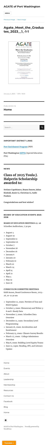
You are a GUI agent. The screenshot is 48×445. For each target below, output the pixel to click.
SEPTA (23, 153)
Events (7, 368)
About (6, 374)
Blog (6, 407)
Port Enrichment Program (15, 147)
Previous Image (9, 19)
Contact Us (9, 396)
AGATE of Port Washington (22, 6)
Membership (9, 385)
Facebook (8, 401)
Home (6, 363)
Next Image (21, 19)
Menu (7, 13)
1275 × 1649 (21, 94)
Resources (8, 390)
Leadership (9, 379)
